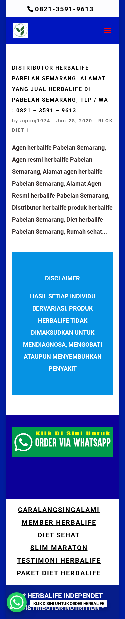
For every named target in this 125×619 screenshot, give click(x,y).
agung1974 (35, 120)
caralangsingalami (59, 510)
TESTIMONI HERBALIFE (59, 560)
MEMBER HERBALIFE (59, 522)
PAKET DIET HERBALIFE (59, 573)
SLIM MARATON (59, 548)
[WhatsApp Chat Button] (17, 602)
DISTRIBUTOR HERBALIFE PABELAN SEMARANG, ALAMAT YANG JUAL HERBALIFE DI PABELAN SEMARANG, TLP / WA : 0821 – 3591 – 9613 (60, 89)
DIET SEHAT (59, 535)
